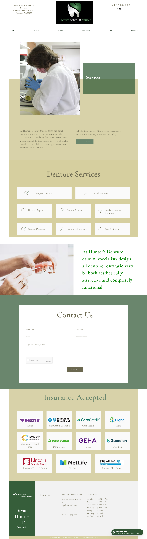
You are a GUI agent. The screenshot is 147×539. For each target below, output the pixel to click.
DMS (98, 537)
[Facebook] (117, 9)
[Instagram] (120, 9)
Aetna (30, 425)
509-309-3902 (123, 5)
